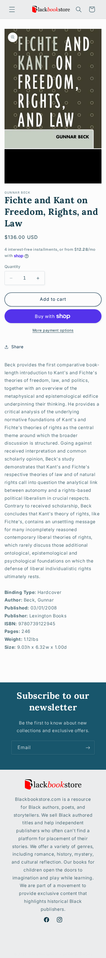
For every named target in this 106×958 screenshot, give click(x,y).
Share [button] (17, 346)
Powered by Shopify (75, 954)
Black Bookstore (43, 954)
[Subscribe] (87, 747)
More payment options (53, 330)
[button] (11, 9)
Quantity (12, 266)
